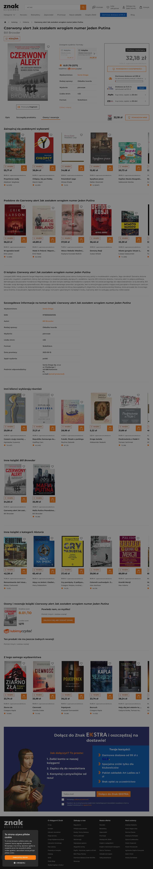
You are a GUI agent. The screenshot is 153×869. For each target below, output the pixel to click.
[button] (20, 862)
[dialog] (20, 848)
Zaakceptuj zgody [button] (20, 857)
